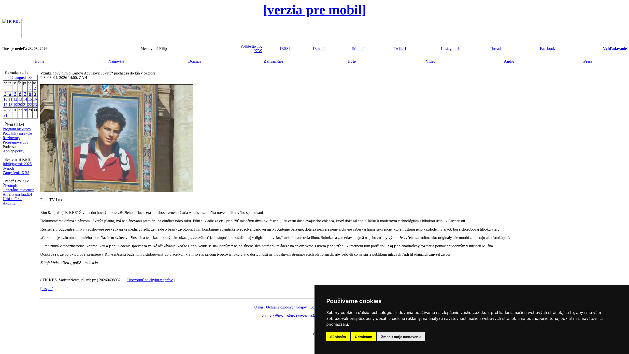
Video (430, 61)
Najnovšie (116, 61)
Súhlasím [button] (338, 337)
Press (587, 61)
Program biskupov (17, 129)
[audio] (26, 194)
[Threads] (495, 48)
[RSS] (285, 48)
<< (10, 77)
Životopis (10, 185)
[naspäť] (46, 289)
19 (15, 105)
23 (35, 105)
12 (15, 99)
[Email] (319, 48)
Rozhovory (11, 138)
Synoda (8, 168)
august (20, 77)
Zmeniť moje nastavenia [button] (401, 337)
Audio (509, 61)
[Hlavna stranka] (12, 37)
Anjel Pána (11, 194)
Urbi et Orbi (12, 199)
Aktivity (9, 203)
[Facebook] (547, 48)
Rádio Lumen (296, 316)
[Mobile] (358, 48)
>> (30, 77)
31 (5, 115)
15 (30, 99)
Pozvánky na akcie (17, 133)
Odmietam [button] (363, 337)
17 (5, 105)
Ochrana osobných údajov (286, 307)
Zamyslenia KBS (16, 173)
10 (5, 99)
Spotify (18, 151)
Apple (7, 151)
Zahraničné (273, 61)
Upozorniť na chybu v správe (150, 280)
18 (10, 105)
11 (10, 99)
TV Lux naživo (271, 316)
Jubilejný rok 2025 (17, 164)
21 (25, 105)
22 (30, 105)
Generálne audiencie (18, 190)
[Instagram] (450, 48)
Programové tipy (16, 142)
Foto (352, 61)
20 (20, 105)
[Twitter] (399, 48)
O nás (258, 307)
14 (25, 99)
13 (20, 99)
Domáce (194, 61)
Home (39, 61)
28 (25, 110)
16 (35, 99)
